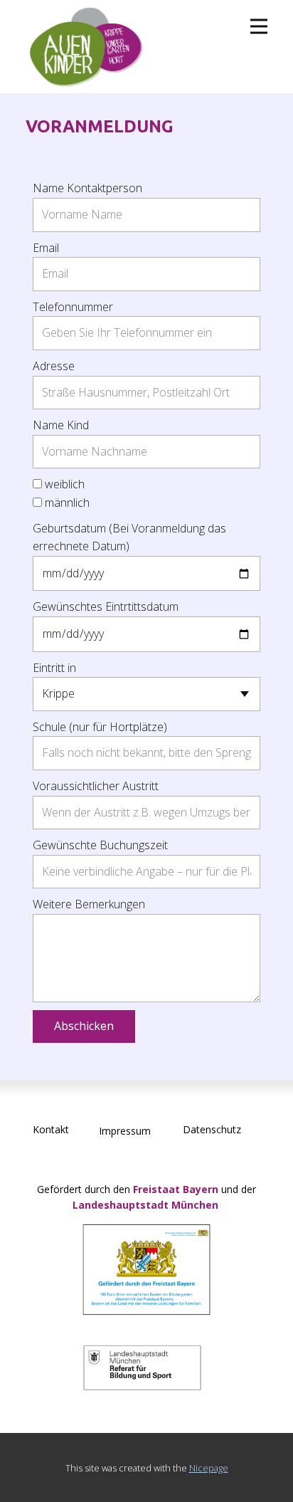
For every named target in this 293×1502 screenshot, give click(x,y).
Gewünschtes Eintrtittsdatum (106, 606)
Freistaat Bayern (175, 1189)
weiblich (65, 484)
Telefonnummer (73, 307)
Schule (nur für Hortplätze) (100, 727)
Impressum (125, 1131)
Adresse (54, 366)
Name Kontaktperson (87, 188)
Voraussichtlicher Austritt (96, 786)
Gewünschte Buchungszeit (100, 845)
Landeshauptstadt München (147, 1205)
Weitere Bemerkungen (89, 904)
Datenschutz (212, 1129)
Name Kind (61, 425)
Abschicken (84, 1026)
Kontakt (51, 1129)
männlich (67, 502)
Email (46, 248)
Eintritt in (54, 668)
